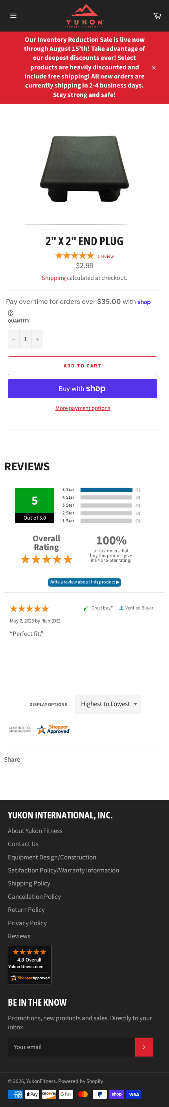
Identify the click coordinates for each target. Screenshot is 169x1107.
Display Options (48, 704)
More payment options (82, 408)
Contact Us (23, 844)
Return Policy (26, 910)
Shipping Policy (29, 883)
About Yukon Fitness (35, 831)
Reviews (19, 936)
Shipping (54, 278)
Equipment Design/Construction (52, 857)
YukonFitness (41, 1081)
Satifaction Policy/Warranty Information (63, 870)
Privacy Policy (27, 923)
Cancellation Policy (34, 897)
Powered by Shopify (80, 1081)
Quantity (18, 321)
